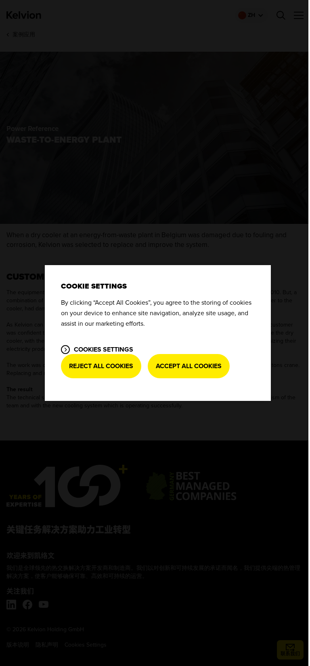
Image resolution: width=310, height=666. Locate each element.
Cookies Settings (103, 350)
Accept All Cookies (189, 366)
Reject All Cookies (101, 366)
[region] (158, 333)
